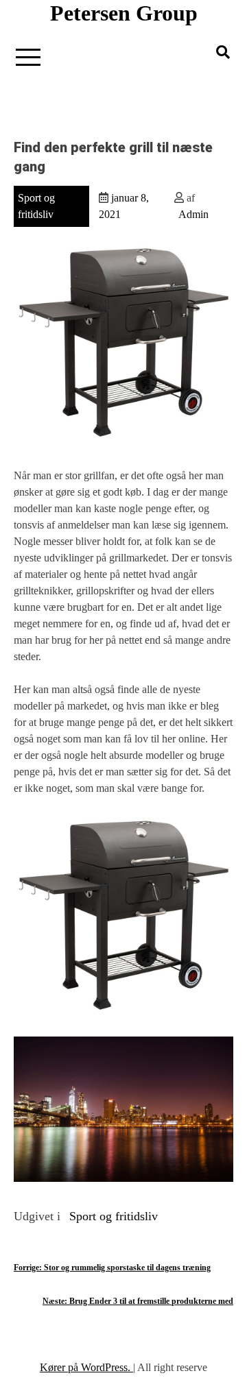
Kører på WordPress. (86, 1367)
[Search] (223, 52)
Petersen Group (124, 13)
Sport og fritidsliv (113, 1216)
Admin (193, 214)
